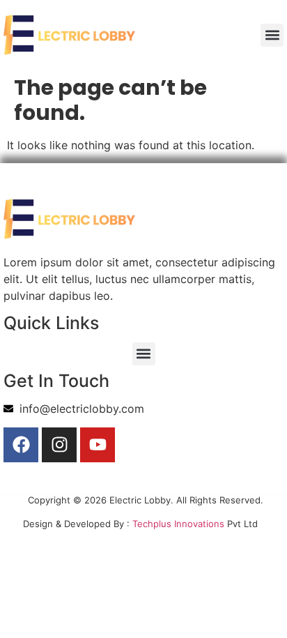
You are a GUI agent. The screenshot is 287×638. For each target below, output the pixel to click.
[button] (272, 35)
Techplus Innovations (178, 523)
